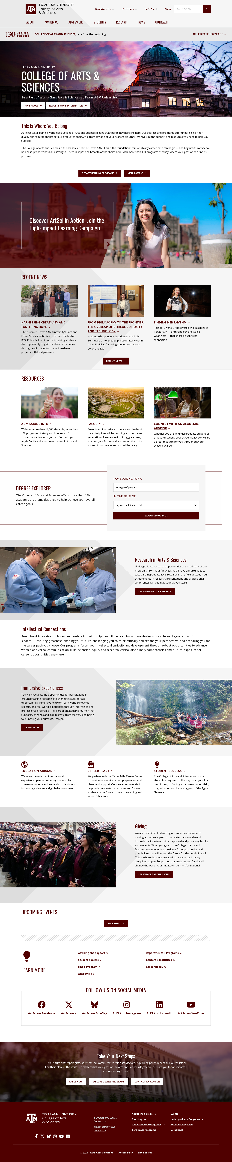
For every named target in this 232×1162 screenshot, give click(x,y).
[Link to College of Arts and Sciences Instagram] (55, 1136)
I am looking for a (127, 478)
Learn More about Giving (154, 874)
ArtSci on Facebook (41, 1013)
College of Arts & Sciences (51, 10)
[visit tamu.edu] (31, 9)
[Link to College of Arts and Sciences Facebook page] (36, 1136)
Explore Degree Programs (108, 1081)
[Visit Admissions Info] (49, 402)
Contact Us (100, 1121)
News (141, 22)
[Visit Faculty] (116, 402)
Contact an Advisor (147, 1081)
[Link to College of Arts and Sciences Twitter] (42, 1136)
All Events (114, 923)
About (30, 22)
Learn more (32, 727)
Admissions (75, 22)
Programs (128, 9)
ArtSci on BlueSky (94, 1013)
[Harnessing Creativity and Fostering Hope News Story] (49, 300)
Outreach (161, 22)
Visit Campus (135, 173)
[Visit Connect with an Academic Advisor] (182, 402)
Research (122, 22)
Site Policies (145, 1152)
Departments (103, 9)
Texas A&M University (56, 4)
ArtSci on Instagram (127, 1013)
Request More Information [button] (66, 105)
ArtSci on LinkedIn (159, 1013)
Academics (51, 22)
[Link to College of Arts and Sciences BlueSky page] (49, 1136)
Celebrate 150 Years (208, 34)
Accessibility (126, 1152)
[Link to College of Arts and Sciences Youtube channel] (61, 1136)
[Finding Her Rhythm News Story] (182, 300)
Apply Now (75, 1081)
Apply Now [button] (31, 105)
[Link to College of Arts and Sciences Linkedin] (68, 1136)
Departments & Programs (98, 173)
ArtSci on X (69, 1013)
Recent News (114, 360)
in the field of (124, 496)
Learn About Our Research (154, 591)
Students (100, 22)
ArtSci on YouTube (191, 1013)
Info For (150, 9)
